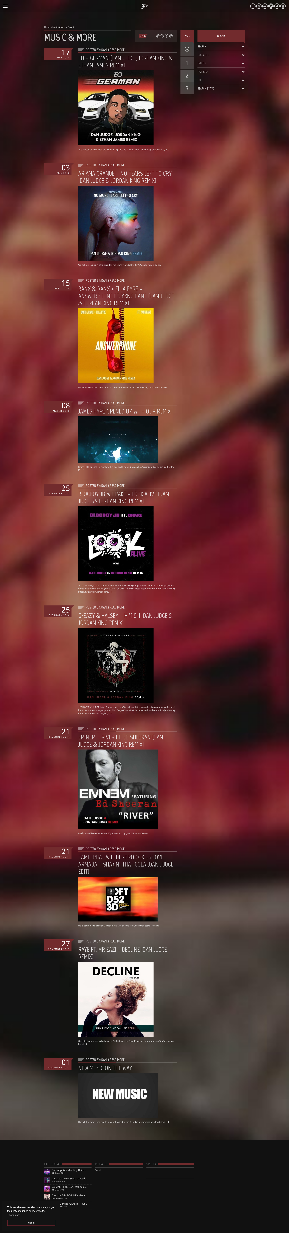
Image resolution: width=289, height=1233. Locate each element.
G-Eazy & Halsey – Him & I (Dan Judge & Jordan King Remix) (125, 619)
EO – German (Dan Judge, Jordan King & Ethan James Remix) (125, 61)
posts (201, 80)
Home (47, 27)
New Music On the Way (105, 1068)
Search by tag (205, 88)
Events (201, 63)
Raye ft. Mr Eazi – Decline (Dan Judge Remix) (122, 953)
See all (98, 1170)
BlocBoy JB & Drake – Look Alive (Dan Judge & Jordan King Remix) (123, 497)
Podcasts (203, 55)
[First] (187, 49)
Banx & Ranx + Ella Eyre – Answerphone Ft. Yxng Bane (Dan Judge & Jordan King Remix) (126, 296)
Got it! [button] (31, 1223)
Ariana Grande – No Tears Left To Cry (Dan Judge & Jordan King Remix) (125, 176)
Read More (117, 49)
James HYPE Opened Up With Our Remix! (125, 411)
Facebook (202, 71)
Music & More (59, 27)
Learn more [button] (14, 1215)
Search (201, 46)
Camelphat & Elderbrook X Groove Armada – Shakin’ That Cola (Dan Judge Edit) (125, 864)
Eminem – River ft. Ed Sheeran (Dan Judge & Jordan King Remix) (120, 740)
